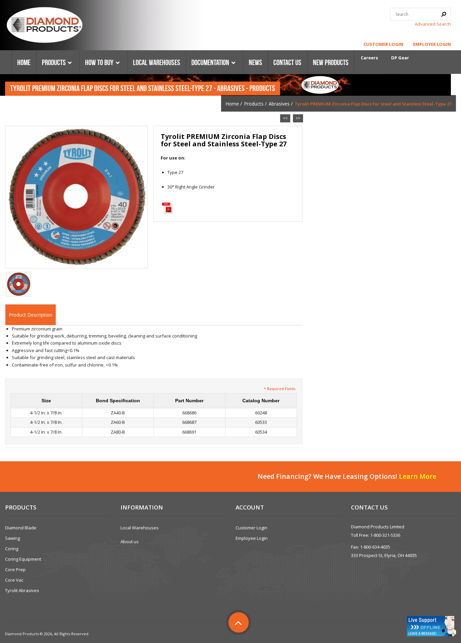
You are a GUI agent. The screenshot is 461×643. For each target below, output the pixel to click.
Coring (11, 549)
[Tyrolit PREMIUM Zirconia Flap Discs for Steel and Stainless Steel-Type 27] (76, 197)
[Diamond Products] (44, 26)
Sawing (12, 538)
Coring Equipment (23, 559)
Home (232, 103)
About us (129, 541)
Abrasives (279, 103)
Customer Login (383, 44)
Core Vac (14, 580)
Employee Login (432, 44)
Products (254, 103)
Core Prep (15, 569)
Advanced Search (433, 24)
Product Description (30, 315)
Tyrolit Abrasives (22, 590)
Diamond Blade (20, 528)
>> (298, 118)
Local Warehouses (139, 528)
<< (285, 118)
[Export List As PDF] (167, 207)
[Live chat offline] (430, 626)
